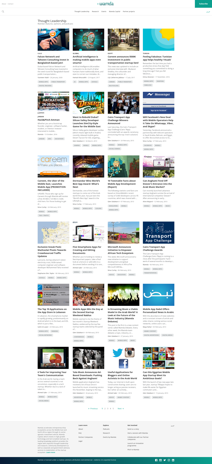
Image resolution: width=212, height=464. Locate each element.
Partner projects (129, 11)
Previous (94, 408)
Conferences (79, 337)
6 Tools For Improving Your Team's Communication (52, 374)
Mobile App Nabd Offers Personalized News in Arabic (158, 311)
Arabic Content (150, 331)
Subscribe (203, 4)
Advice (111, 275)
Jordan (41, 117)
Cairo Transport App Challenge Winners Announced (119, 120)
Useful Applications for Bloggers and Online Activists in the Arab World (122, 375)
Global (76, 53)
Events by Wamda (109, 437)
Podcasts (106, 429)
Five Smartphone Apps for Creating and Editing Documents (87, 250)
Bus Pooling (113, 86)
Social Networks (45, 335)
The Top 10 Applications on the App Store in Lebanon (52, 311)
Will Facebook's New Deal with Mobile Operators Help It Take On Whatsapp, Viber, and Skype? (158, 122)
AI (74, 82)
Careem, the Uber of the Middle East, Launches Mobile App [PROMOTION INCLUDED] (52, 185)
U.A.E (40, 53)
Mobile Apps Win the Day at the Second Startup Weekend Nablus (88, 312)
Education (122, 275)
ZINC (49, 139)
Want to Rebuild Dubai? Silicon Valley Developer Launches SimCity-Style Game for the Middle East (87, 122)
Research (95, 11)
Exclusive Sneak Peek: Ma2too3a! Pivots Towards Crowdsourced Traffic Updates (52, 251)
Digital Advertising (151, 335)
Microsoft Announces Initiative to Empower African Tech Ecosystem (120, 250)
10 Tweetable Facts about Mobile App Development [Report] (122, 183)
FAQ (80, 433)
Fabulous (147, 85)
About (4, 4)
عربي (208, 11)
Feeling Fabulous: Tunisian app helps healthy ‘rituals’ (157, 58)
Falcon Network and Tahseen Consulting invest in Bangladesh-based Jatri (53, 59)
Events (103, 11)
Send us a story (133, 429)
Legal (80, 441)
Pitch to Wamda (133, 450)
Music (168, 206)
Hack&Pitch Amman (49, 119)
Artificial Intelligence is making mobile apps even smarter (87, 59)
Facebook (147, 145)
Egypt (110, 53)
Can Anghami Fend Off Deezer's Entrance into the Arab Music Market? (157, 183)
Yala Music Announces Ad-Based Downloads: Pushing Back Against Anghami (87, 375)
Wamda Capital (114, 11)
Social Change (114, 149)
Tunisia (146, 53)
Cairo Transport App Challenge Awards (154, 248)
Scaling (98, 208)
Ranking (55, 331)
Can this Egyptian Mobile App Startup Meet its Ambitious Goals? (156, 375)
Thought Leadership (81, 11)
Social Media (43, 401)
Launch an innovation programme (136, 444)
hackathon (59, 139)
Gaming (77, 145)
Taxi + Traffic (44, 215)
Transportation (150, 273)
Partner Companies (86, 437)
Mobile (86, 145)
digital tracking (45, 86)
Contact (10, 4)
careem (112, 82)
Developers (113, 206)
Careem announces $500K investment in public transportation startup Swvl (123, 59)
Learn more (50, 452)
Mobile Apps (43, 82)
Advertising (78, 397)
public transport (58, 82)
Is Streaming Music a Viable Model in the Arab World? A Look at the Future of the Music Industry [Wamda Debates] (123, 315)
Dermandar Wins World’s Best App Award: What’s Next (86, 183)
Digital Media (167, 335)
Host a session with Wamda (138, 433)
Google (94, 82)
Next (120, 408)
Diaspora (160, 81)
